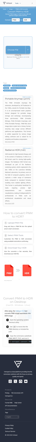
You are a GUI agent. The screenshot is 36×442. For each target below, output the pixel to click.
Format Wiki (8, 403)
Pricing (7, 393)
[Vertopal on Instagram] (10, 381)
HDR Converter (27, 148)
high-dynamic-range (20, 85)
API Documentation (11, 406)
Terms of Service (10, 431)
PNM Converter (26, 97)
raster (6, 88)
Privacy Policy (9, 425)
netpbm (7, 85)
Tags (6, 412)
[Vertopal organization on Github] (20, 381)
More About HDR (9, 203)
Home (4, 9)
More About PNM (9, 142)
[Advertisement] (18, 30)
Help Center (18, 403)
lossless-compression (18, 88)
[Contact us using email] (25, 381)
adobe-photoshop (10, 90)
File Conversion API (17, 393)
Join (24, 57)
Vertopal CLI (9, 396)
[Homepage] (18, 365)
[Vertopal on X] (15, 381)
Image (11, 9)
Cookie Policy (9, 428)
